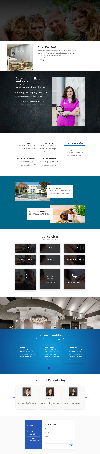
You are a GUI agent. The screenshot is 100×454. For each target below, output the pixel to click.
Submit (71, 445)
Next (86, 397)
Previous (14, 397)
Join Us (50, 367)
